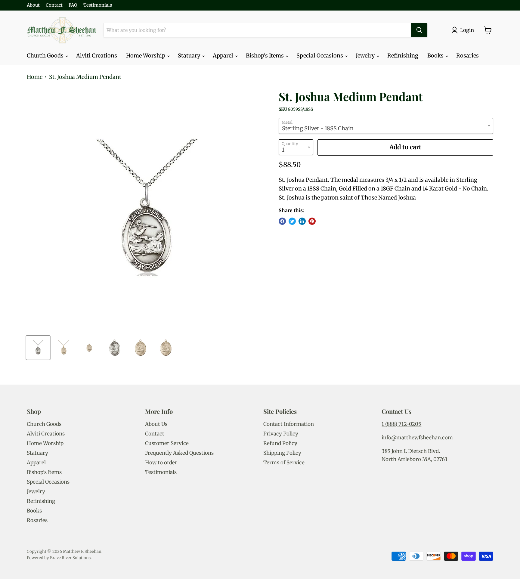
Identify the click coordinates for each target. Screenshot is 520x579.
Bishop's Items (265, 55)
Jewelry (366, 55)
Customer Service (167, 443)
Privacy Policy (280, 433)
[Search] (419, 30)
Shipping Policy (282, 453)
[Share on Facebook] (282, 221)
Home (34, 77)
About (33, 5)
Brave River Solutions (70, 557)
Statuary (189, 55)
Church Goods (46, 55)
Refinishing (402, 55)
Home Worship (146, 55)
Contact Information (288, 424)
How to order (161, 462)
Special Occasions (320, 55)
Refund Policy (280, 443)
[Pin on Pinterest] (312, 221)
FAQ (73, 5)
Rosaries (467, 55)
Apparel (223, 55)
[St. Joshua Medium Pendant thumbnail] (38, 348)
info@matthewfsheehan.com (417, 437)
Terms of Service (284, 462)
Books (436, 55)
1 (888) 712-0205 (401, 424)
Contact (54, 5)
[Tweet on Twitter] (292, 221)
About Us (156, 424)
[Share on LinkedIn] (302, 221)
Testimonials (97, 5)
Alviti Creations (96, 55)
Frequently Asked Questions (179, 453)
